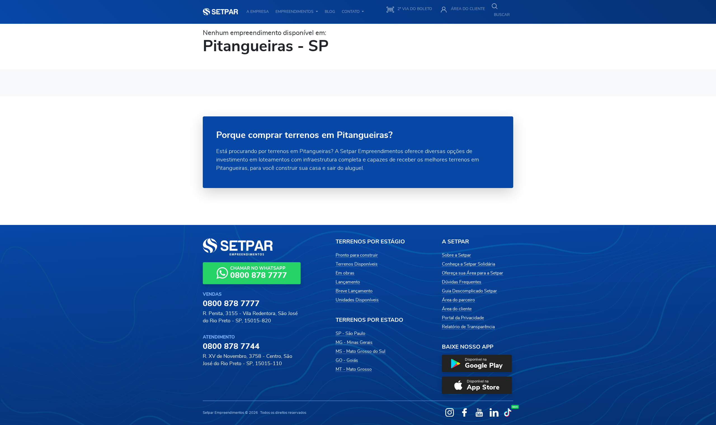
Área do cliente (457, 309)
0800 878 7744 (231, 347)
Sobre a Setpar (456, 255)
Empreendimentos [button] (295, 12)
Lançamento (348, 282)
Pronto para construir (357, 255)
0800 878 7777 (231, 304)
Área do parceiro (458, 300)
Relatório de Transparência (468, 327)
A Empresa (257, 12)
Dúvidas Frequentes (461, 282)
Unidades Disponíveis (357, 300)
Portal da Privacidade (463, 318)
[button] (477, 363)
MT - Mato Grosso (354, 369)
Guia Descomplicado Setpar (469, 291)
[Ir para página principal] (220, 11)
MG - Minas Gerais (354, 342)
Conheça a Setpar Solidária (468, 264)
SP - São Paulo (350, 333)
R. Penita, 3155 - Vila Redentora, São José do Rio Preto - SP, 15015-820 (250, 317)
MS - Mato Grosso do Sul (360, 351)
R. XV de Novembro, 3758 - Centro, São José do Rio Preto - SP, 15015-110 (247, 360)
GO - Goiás (347, 360)
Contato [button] (351, 12)
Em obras (345, 273)
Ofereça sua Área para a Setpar (472, 273)
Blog (330, 12)
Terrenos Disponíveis (357, 264)
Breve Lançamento (354, 291)
